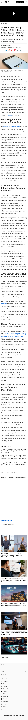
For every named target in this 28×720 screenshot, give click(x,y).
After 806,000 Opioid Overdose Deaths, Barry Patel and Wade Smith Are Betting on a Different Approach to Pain (13, 555)
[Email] (17, 50)
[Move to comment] (20, 50)
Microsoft (4, 303)
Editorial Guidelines (20, 477)
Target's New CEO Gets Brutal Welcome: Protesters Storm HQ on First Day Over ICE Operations (13, 451)
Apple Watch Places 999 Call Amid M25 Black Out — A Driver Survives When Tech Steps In (14, 464)
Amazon (9, 115)
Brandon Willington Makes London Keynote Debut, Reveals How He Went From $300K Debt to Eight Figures (14, 632)
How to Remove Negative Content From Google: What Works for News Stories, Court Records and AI (13, 580)
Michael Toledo (6, 45)
